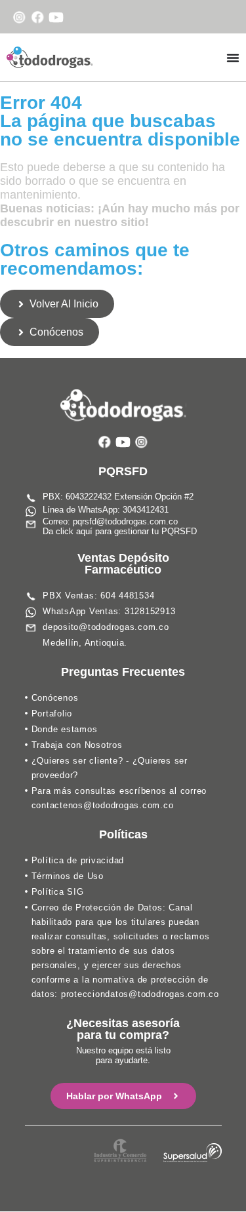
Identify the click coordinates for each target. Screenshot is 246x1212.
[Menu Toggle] (232, 57)
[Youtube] (56, 17)
